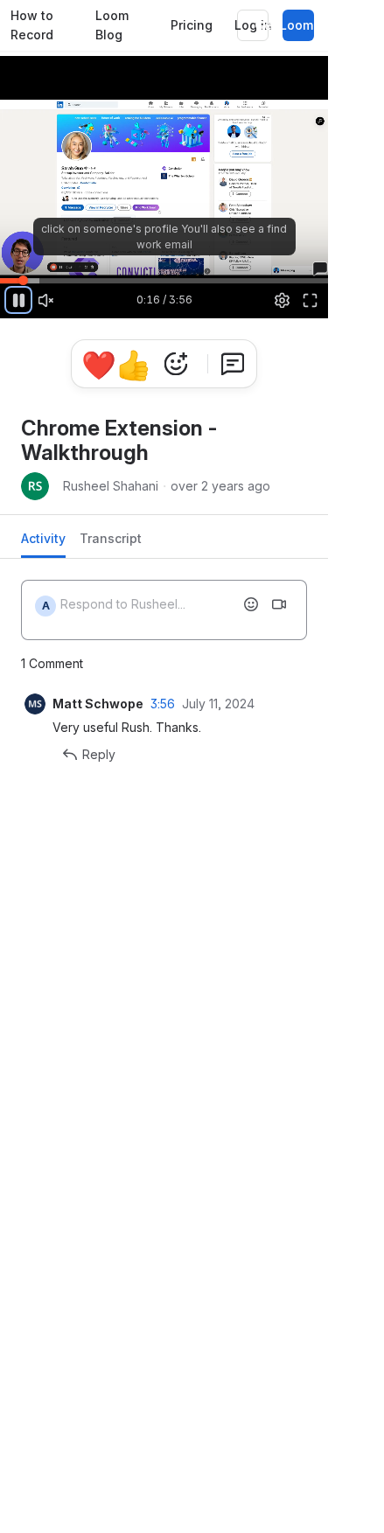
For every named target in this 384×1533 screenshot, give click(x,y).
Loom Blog (112, 25)
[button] (6, 271)
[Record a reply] (279, 604)
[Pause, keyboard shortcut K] (18, 300)
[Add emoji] (251, 604)
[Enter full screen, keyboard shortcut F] (309, 300)
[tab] (43, 543)
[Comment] (232, 363)
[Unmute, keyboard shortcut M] (46, 300)
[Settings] (282, 300)
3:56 (162, 703)
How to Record (31, 25)
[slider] (164, 280)
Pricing (192, 24)
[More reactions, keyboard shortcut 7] (175, 363)
